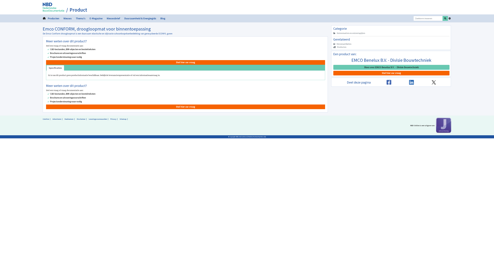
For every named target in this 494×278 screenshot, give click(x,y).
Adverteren (56, 119)
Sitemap (123, 119)
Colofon (46, 119)
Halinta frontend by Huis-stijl (257, 137)
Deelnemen (69, 119)
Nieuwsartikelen (343, 44)
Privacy (113, 119)
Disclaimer (81, 119)
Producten (341, 47)
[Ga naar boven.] (449, 18)
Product (78, 9)
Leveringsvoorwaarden (98, 119)
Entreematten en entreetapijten (350, 33)
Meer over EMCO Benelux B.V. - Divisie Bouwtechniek (391, 67)
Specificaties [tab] (55, 67)
